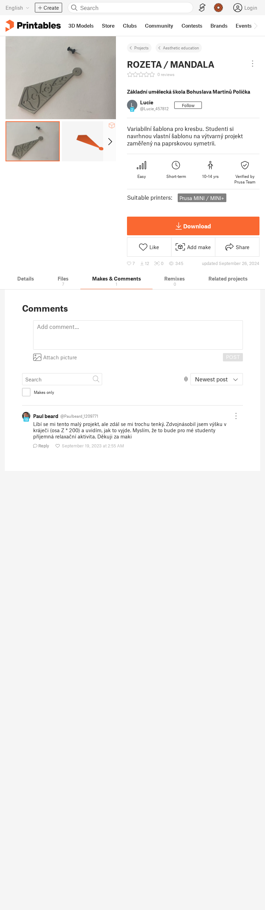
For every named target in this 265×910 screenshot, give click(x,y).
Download (197, 225)
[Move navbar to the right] (255, 25)
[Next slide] (109, 141)
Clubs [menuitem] (130, 25)
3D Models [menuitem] (81, 25)
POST (233, 357)
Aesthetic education (181, 47)
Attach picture (60, 357)
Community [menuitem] (159, 25)
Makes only (44, 392)
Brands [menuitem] (218, 25)
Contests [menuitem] (191, 25)
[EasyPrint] (202, 8)
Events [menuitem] (244, 25)
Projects (141, 47)
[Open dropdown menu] (252, 63)
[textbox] (138, 335)
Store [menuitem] (108, 25)
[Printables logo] (33, 26)
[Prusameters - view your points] (218, 7)
